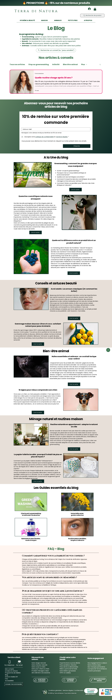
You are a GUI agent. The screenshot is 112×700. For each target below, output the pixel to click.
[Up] (108, 350)
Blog (6, 675)
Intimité (55, 64)
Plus (83, 64)
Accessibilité (9, 681)
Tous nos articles (17, 64)
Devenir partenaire (94, 671)
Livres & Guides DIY (11, 677)
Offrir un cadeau (65, 673)
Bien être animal (70, 64)
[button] (95, 9)
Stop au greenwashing (38, 64)
